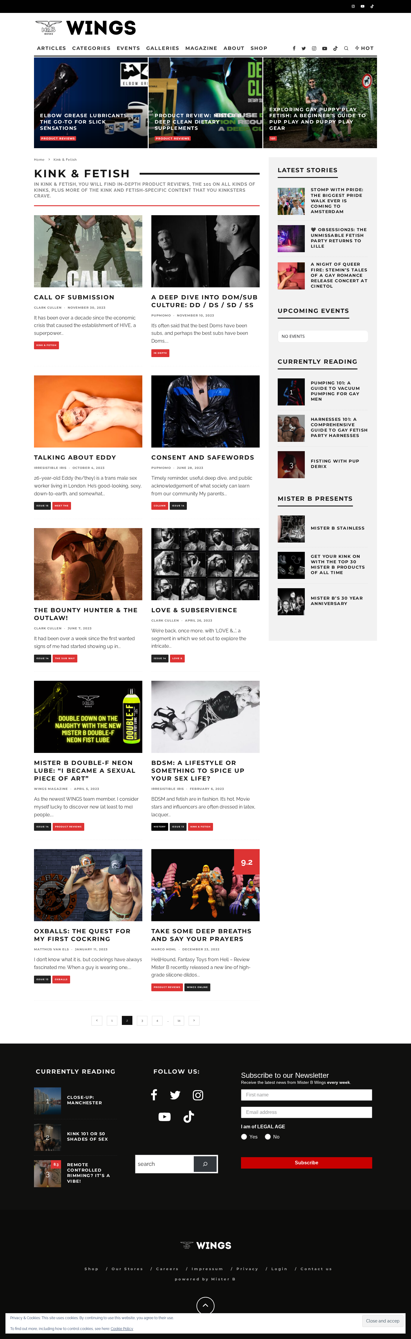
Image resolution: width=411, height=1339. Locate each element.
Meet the (62, 505)
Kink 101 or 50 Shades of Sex (87, 1136)
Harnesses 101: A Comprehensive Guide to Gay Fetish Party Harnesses (339, 428)
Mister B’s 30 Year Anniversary (337, 600)
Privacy (247, 1269)
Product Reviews (68, 826)
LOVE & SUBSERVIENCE (194, 610)
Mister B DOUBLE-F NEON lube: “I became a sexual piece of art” (85, 770)
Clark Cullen (48, 308)
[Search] (205, 1164)
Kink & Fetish (46, 345)
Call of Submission (74, 297)
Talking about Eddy (75, 457)
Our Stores (128, 1269)
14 (179, 1020)
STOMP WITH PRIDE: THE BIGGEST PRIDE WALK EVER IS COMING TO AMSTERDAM (337, 200)
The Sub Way (65, 658)
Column (160, 505)
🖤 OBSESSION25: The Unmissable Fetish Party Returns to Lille (339, 238)
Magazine (201, 48)
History (160, 826)
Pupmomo (161, 315)
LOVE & (177, 658)
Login (279, 1269)
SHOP (259, 48)
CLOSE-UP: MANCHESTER (84, 1100)
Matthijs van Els (51, 949)
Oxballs (61, 979)
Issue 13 (178, 826)
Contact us (316, 1269)
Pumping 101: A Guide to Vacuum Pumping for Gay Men (335, 391)
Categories (91, 48)
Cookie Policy (122, 1329)
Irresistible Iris (50, 468)
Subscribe (306, 1162)
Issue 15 (42, 505)
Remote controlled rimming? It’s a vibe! (88, 1173)
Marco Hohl (163, 949)
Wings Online (197, 987)
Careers (167, 1269)
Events (129, 48)
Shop (92, 1269)
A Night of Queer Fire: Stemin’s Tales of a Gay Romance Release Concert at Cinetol (339, 275)
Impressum (208, 1269)
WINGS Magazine (51, 789)
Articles (51, 48)
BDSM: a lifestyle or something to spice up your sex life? (198, 770)
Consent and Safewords (203, 457)
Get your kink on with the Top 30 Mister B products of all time (338, 565)
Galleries (162, 48)
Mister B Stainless (338, 528)
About (234, 48)
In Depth (160, 353)
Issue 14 (178, 505)
